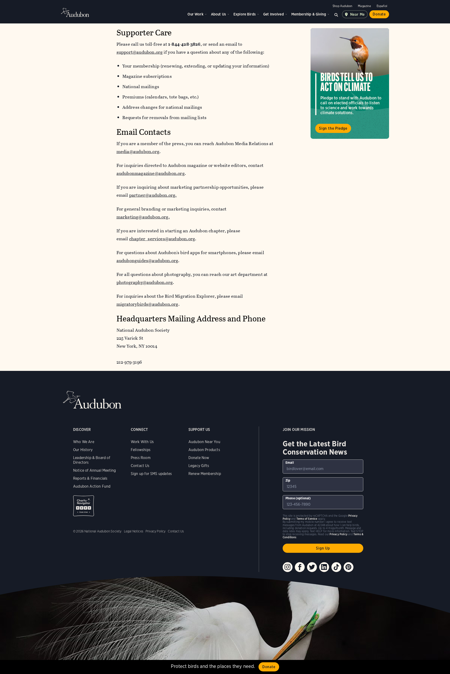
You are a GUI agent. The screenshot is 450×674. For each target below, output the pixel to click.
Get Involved (273, 14)
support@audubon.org (139, 52)
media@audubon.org (137, 151)
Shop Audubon (342, 6)
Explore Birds (244, 14)
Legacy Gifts (198, 465)
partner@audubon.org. (153, 195)
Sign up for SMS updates (151, 473)
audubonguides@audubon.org (147, 260)
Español (382, 6)
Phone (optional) (298, 498)
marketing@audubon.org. (143, 217)
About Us (218, 14)
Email (289, 462)
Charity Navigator (83, 505)
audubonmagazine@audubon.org (150, 173)
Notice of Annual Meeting (94, 470)
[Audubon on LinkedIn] (324, 567)
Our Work (195, 14)
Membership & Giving (308, 14)
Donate (379, 14)
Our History (83, 450)
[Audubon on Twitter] (312, 567)
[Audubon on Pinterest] (348, 567)
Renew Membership (204, 473)
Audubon (75, 12)
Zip (287, 480)
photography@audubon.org (144, 282)
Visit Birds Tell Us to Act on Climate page (350, 83)
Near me (357, 14)
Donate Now (198, 458)
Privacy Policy (156, 531)
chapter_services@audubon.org (162, 238)
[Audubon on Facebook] (300, 567)
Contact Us (140, 465)
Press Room (140, 458)
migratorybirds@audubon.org (147, 304)
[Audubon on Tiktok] (336, 567)
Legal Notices (133, 531)
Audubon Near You (204, 442)
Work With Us (142, 442)
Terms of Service (306, 518)
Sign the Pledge (333, 128)
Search (336, 14)
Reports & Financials (90, 478)
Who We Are (83, 442)
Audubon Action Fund (91, 486)
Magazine (364, 6)
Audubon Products (204, 450)
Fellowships (140, 450)
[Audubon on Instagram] (287, 567)
